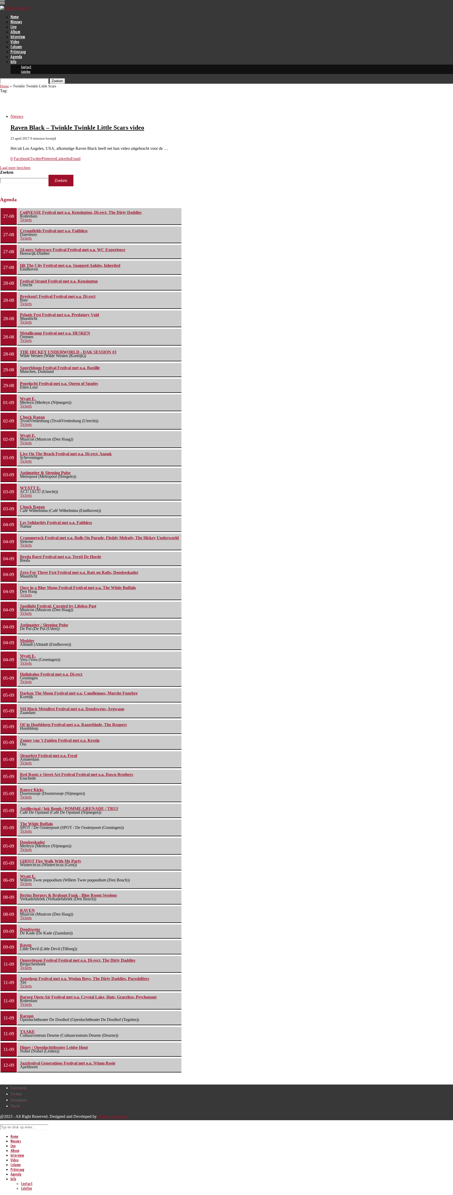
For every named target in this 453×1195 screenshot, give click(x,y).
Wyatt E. (28, 398)
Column (16, 47)
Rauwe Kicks (32, 789)
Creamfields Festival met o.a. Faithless (54, 231)
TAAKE (27, 1031)
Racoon (27, 1016)
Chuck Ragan (32, 417)
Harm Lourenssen (112, 1116)
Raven (25, 945)
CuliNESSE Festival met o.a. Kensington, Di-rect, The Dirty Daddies (81, 212)
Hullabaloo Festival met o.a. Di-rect (51, 674)
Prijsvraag (18, 52)
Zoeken (6, 172)
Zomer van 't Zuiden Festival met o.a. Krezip (60, 740)
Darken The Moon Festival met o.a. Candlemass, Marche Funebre (79, 693)
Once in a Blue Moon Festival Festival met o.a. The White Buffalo (78, 587)
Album (15, 32)
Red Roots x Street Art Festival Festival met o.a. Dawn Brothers (76, 774)
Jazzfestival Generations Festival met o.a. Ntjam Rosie (67, 1063)
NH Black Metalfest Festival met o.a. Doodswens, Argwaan (72, 709)
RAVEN (27, 910)
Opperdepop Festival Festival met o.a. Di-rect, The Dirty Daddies (77, 960)
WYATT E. (30, 488)
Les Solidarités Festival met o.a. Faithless (56, 522)
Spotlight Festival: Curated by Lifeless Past (58, 606)
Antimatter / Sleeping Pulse (44, 625)
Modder (27, 640)
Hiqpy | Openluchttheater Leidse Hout (54, 1047)
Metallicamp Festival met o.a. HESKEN (55, 333)
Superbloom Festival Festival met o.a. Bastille (60, 368)
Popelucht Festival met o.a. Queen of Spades (59, 383)
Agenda (16, 57)
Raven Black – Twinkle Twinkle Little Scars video (77, 127)
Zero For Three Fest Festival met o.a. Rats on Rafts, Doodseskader (79, 572)
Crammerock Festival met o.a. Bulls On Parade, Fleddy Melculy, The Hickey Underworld (99, 538)
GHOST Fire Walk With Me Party (50, 861)
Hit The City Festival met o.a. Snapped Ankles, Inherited (70, 265)
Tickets (26, 220)
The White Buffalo (36, 824)
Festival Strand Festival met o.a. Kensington (59, 281)
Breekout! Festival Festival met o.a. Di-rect (57, 296)
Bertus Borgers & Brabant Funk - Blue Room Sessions (68, 895)
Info (13, 62)
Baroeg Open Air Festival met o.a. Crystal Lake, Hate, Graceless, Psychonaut (88, 997)
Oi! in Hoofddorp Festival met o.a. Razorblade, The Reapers (73, 724)
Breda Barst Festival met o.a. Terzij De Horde (60, 556)
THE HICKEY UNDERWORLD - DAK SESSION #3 (68, 352)
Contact (26, 67)
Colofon (25, 72)
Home (14, 17)
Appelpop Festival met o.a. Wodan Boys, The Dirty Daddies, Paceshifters (84, 978)
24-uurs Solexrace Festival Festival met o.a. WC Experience (72, 249)
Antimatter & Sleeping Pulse (45, 472)
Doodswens (30, 929)
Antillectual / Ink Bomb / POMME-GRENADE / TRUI (69, 808)
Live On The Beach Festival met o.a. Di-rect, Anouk (66, 454)
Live (13, 27)
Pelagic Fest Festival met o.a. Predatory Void (59, 315)
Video (14, 42)
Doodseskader (32, 842)
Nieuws (16, 22)
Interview (17, 37)
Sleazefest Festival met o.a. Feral (48, 755)
